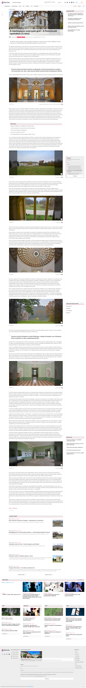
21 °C (61, 2)
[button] (36, 91)
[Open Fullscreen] (61, 101)
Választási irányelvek (78, 667)
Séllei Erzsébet (13, 37)
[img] (6, 2)
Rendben (83, 686)
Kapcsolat (77, 654)
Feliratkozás (47, 678)
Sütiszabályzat (30, 686)
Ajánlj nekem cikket (48, 574)
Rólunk (76, 652)
